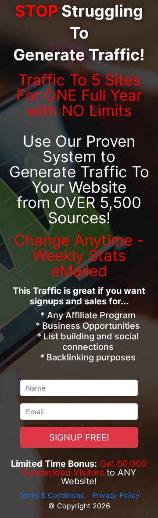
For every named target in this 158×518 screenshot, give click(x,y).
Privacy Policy (116, 495)
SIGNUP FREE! (79, 437)
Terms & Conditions (51, 495)
